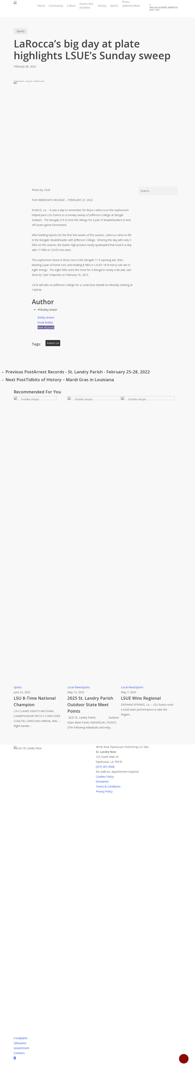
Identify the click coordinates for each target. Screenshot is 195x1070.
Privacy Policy (104, 791)
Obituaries (20, 1043)
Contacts (19, 1053)
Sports (21, 31)
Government (21, 1048)
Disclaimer (102, 781)
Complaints (21, 1038)
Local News (74, 687)
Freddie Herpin (29, 399)
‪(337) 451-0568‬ (105, 766)
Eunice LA (53, 343)
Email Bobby (45, 322)
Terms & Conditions (108, 786)
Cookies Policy (105, 776)
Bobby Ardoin (46, 317)
